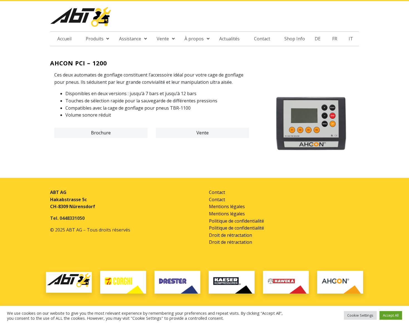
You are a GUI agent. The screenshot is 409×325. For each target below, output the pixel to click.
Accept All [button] (391, 315)
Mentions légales (227, 206)
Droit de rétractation (230, 235)
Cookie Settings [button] (360, 315)
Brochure (101, 133)
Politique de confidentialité (236, 221)
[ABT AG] (80, 19)
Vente (202, 133)
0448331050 (72, 218)
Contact (217, 192)
